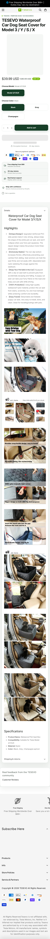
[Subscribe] (45, 844)
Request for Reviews (11, 901)
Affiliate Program (9, 888)
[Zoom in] (38, 65)
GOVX (4, 884)
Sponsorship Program (12, 905)
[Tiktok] (26, 850)
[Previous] (11, 54)
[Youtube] (19, 850)
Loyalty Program (9, 896)
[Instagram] (12, 850)
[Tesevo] (25, 10)
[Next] (38, 54)
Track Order (7, 892)
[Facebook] (5, 850)
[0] (45, 10)
